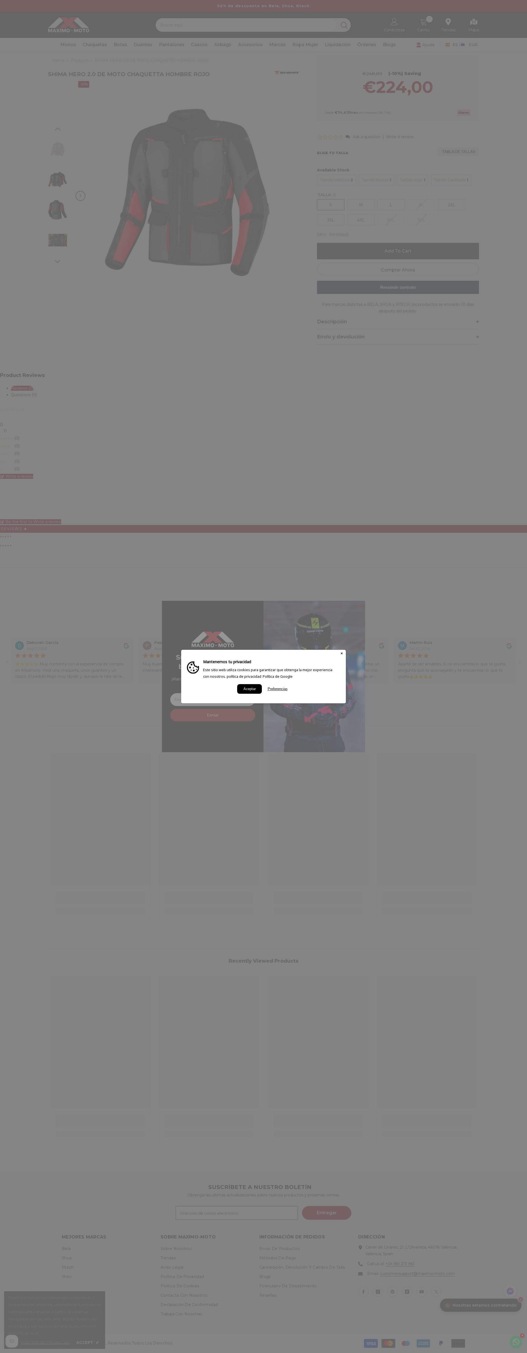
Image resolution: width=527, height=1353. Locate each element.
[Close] (341, 654)
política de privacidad (244, 676)
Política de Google (278, 676)
